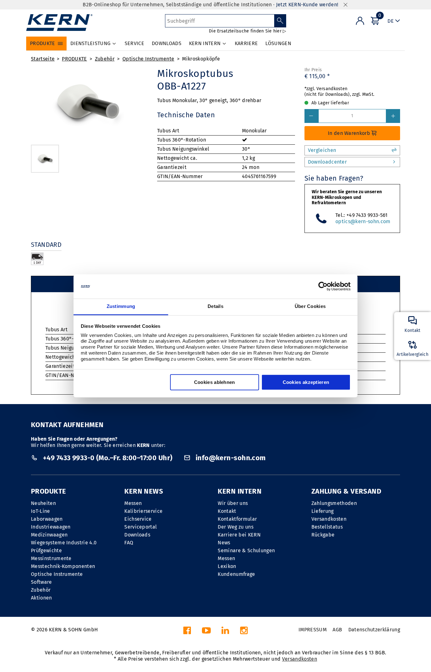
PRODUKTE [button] (42, 43)
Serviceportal (140, 527)
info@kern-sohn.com (230, 458)
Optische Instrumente (148, 59)
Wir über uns (233, 503)
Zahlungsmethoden (334, 503)
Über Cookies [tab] (310, 306)
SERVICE (134, 43)
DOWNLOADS (166, 43)
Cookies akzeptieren (306, 382)
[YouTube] (206, 632)
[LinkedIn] (225, 632)
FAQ (128, 543)
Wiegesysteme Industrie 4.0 (64, 543)
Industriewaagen (51, 527)
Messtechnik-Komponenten (63, 566)
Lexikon (227, 566)
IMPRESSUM (312, 630)
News (224, 543)
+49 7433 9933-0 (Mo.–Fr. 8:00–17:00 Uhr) (107, 458)
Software (41, 582)
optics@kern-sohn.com (362, 221)
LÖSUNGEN (278, 43)
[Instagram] (244, 632)
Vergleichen (322, 150)
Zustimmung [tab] (121, 306)
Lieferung (322, 511)
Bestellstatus (327, 527)
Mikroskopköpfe (201, 59)
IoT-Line (40, 511)
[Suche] (280, 20)
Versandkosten (328, 519)
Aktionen (41, 598)
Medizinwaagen (49, 535)
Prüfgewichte (46, 550)
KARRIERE (246, 43)
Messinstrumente (51, 558)
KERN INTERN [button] (205, 43)
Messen (133, 503)
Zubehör (105, 59)
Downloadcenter (327, 162)
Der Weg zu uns (235, 527)
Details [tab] (215, 306)
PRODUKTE (74, 59)
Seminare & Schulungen (246, 550)
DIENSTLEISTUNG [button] (90, 43)
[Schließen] (345, 5)
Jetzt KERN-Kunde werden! (307, 5)
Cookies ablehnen (214, 382)
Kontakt (227, 511)
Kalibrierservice (143, 511)
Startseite (43, 59)
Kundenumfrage (236, 574)
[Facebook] (187, 632)
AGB (337, 630)
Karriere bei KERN (239, 535)
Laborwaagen (47, 519)
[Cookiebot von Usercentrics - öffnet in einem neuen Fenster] (323, 286)
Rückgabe (323, 535)
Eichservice (138, 519)
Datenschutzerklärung (374, 630)
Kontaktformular (237, 519)
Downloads (137, 535)
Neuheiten (43, 503)
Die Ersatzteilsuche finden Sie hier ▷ (247, 31)
